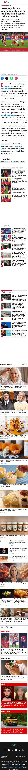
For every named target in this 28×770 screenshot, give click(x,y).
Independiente (14, 161)
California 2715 (10, 766)
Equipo (16, 755)
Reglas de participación (20, 756)
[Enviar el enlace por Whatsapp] (11, 78)
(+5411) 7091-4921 (10, 767)
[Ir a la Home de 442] (6, 2)
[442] (14, 745)
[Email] (16, 78)
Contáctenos (4, 756)
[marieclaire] (14, 659)
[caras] (14, 685)
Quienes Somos (4, 755)
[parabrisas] (14, 712)
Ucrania (22, 161)
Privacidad (3, 757)
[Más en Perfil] (9, 627)
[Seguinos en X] (12, 750)
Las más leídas (6, 226)
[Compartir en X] (6, 78)
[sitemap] (22, 750)
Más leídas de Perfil (8, 292)
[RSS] (19, 750)
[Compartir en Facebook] (2, 78)
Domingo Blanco (5, 161)
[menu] (2, 1)
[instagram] (5, 750)
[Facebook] (9, 750)
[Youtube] (16, 750)
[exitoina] (14, 632)
